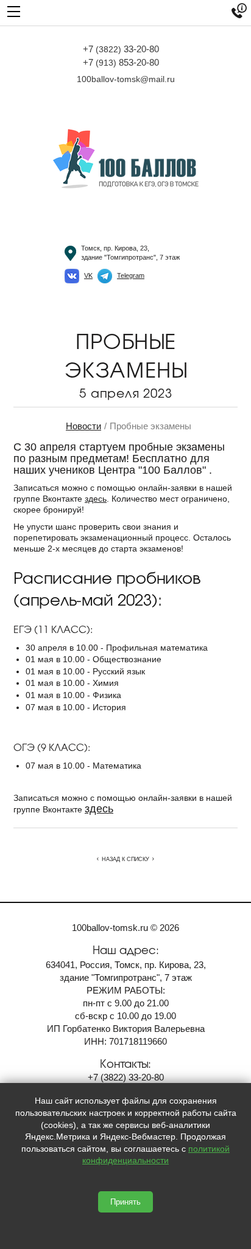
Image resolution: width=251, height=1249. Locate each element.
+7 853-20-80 (121, 62)
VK (88, 275)
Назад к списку (125, 859)
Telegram (130, 275)
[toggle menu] (13, 10)
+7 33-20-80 (121, 49)
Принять (125, 1201)
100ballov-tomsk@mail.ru (126, 79)
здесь (96, 498)
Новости (83, 426)
